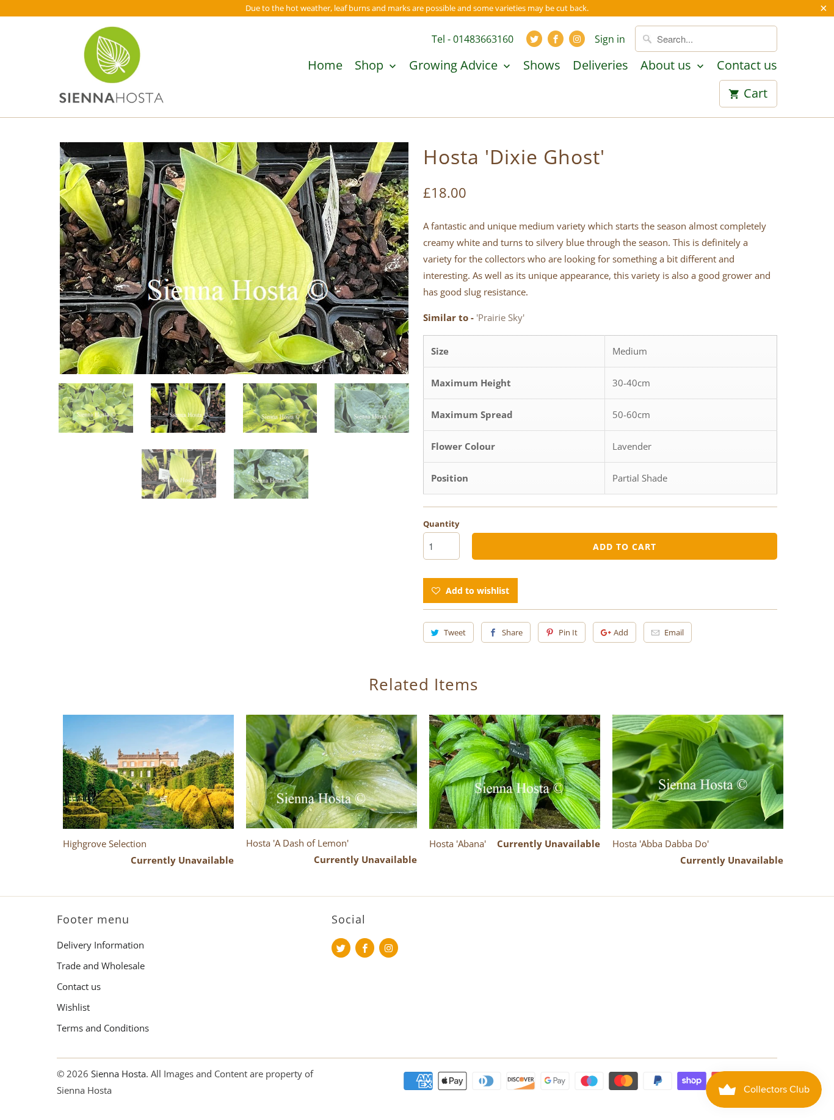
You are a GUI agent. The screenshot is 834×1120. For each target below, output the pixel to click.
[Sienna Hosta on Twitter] (534, 39)
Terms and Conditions (103, 1028)
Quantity (441, 523)
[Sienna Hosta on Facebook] (556, 39)
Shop (370, 66)
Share (512, 632)
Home (325, 66)
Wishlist (73, 1007)
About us (667, 66)
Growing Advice (455, 66)
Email (674, 632)
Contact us (747, 66)
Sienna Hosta (118, 1074)
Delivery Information (100, 945)
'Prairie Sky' (500, 317)
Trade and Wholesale (101, 965)
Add (621, 632)
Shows (541, 66)
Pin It (568, 632)
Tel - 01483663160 (472, 39)
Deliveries (600, 66)
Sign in (610, 39)
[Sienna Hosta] (112, 66)
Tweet (455, 632)
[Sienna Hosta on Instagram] (577, 39)
